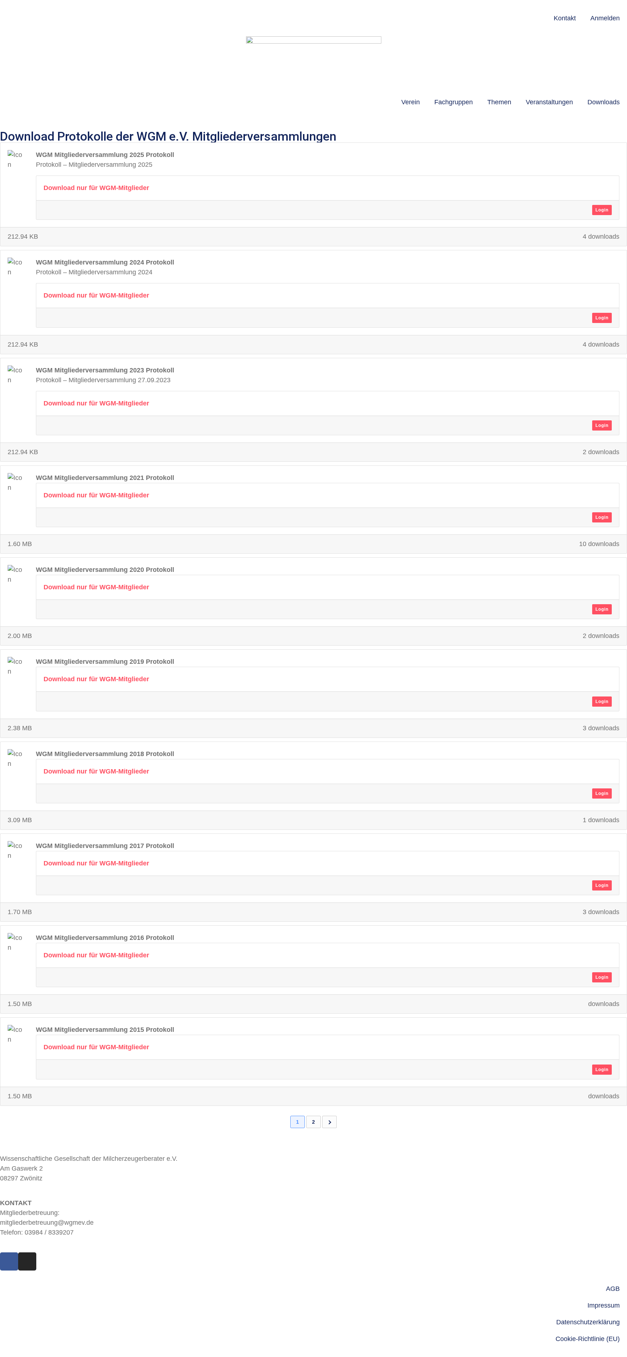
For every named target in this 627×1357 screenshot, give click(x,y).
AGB (613, 1288)
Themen (499, 102)
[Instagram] (27, 1261)
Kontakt (565, 18)
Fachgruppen (453, 102)
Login (601, 210)
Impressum (603, 1305)
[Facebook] (9, 1261)
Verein (410, 102)
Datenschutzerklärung (588, 1322)
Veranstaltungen (549, 102)
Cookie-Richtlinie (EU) (588, 1338)
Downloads (603, 102)
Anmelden (605, 18)
